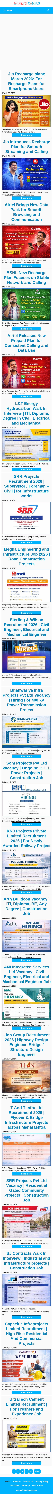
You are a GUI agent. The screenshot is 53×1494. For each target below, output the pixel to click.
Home (7, 1481)
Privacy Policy (41, 1481)
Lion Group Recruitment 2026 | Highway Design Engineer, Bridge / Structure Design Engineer (26, 1045)
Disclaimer (15, 1485)
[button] (48, 10)
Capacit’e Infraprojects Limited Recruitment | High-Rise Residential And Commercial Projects (26, 1334)
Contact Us (28, 1481)
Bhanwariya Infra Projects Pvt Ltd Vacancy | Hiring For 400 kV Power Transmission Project (26, 700)
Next (37, 1471)
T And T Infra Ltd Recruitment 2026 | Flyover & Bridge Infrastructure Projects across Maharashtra (26, 1117)
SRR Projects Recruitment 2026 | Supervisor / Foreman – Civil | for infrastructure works (26, 486)
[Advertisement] (26, 42)
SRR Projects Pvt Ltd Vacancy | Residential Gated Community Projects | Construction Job (26, 1190)
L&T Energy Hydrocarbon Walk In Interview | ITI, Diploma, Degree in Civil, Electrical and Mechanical (26, 413)
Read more (26, 135)
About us (17, 1481)
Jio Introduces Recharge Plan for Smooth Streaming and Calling (26, 147)
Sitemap (26, 1485)
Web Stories (37, 1485)
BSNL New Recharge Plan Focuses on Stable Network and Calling (26, 277)
